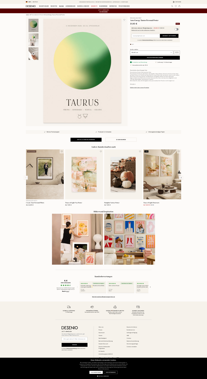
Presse (100, 330)
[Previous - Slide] (26, 178)
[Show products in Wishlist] (176, 6)
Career (100, 335)
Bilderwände (103, 6)
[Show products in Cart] (179, 6)
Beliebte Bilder (44, 6)
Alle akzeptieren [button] (96, 372)
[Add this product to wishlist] (124, 20)
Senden (74, 344)
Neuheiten (54, 6)
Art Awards (102, 351)
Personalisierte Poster (37, 14)
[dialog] (103, 368)
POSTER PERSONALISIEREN (155, 57)
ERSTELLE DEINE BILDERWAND (86, 139)
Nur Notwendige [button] (111, 372)
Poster (61, 6)
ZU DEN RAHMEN (121, 139)
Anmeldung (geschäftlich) (106, 354)
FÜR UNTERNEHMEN (124, 6)
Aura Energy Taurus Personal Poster (55, 14)
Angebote (94, 6)
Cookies (129, 338)
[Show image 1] (33, 25)
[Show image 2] (33, 39)
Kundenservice (131, 330)
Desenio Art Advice (132, 327)
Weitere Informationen (103, 369)
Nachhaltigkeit (103, 338)
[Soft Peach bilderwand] (77, 239)
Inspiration (113, 6)
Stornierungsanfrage (132, 344)
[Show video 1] (33, 53)
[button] (177, 52)
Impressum (102, 332)
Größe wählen (134, 49)
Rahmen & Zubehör (83, 6)
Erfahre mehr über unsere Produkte (139, 87)
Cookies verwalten (132, 346)
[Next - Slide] (181, 178)
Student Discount (103, 344)
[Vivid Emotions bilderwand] (129, 239)
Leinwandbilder (70, 6)
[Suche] (172, 6)
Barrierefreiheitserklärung (106, 341)
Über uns (101, 327)
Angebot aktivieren (169, 35)
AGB (128, 335)
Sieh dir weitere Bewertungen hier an (103, 297)
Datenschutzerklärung (147, 40)
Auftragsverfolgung (132, 332)
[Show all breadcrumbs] (27, 15)
